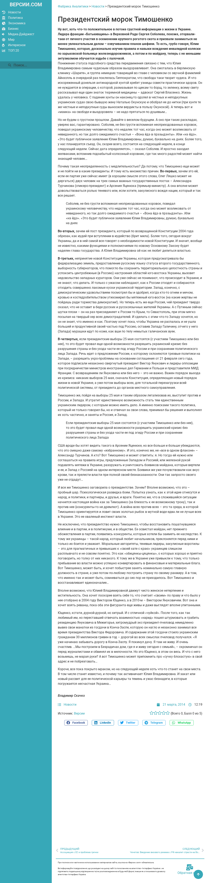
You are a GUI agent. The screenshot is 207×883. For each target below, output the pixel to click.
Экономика (16, 23)
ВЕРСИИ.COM (26, 4)
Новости (14, 12)
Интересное (16, 45)
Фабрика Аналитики (73, 6)
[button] (76, 722)
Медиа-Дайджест (21, 34)
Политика (15, 18)
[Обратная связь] (190, 867)
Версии (79, 713)
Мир (11, 40)
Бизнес (13, 29)
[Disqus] (130, 784)
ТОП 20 (13, 50)
